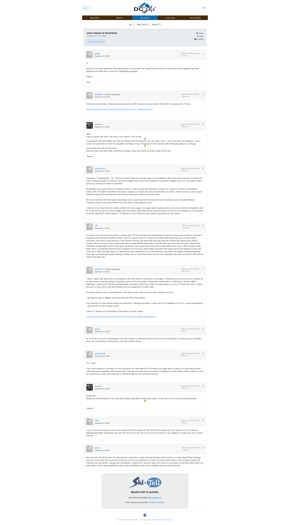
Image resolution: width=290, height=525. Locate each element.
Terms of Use (168, 520)
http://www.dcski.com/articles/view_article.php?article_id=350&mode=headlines (120, 317)
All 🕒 (131, 24)
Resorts (120, 18)
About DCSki (195, 18)
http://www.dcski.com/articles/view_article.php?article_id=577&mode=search (119, 109)
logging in (156, 497)
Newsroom (94, 18)
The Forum (145, 18)
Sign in (86, 8)
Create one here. (156, 502)
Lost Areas (170, 18)
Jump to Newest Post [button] (96, 42)
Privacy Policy (158, 520)
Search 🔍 (156, 24)
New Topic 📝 (143, 24)
